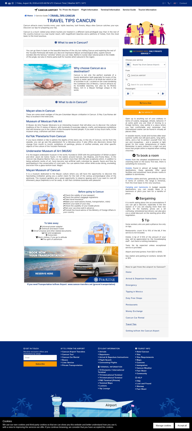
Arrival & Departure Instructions (141, 278)
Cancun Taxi (68, 354)
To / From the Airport (69, 10)
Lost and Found (144, 383)
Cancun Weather (144, 368)
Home (30, 15)
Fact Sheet (141, 371)
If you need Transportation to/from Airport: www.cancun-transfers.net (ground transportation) (71, 284)
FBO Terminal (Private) (109, 380)
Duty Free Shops (134, 298)
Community (142, 373)
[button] (164, 3)
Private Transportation (72, 365)
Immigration (142, 365)
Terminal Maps (106, 383)
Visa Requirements (145, 357)
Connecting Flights (108, 362)
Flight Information (89, 10)
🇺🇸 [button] (174, 3)
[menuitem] (145, 272)
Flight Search (105, 360)
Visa (139, 354)
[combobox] (146, 75)
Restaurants (132, 305)
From (128, 70)
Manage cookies (163, 425)
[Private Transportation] (71, 264)
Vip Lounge (104, 388)
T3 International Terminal (110, 375)
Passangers (130, 89)
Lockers (103, 386)
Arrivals (102, 352)
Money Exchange (134, 311)
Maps (139, 360)
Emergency (131, 285)
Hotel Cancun (143, 352)
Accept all (182, 425)
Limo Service (68, 362)
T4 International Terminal (110, 378)
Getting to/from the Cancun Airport (142, 331)
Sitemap (140, 386)
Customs (141, 362)
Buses (65, 360)
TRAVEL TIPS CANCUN (62, 15)
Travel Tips (131, 324)
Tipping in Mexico (134, 291)
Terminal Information (110, 10)
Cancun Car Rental (135, 318)
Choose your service (134, 60)
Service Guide (129, 10)
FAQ (139, 381)
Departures (104, 354)
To (127, 80)
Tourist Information (147, 10)
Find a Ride (146, 103)
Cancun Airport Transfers (73, 352)
